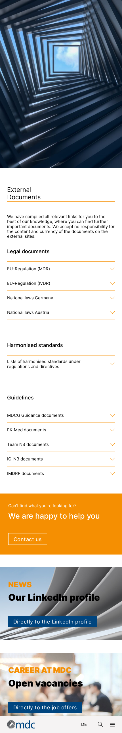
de (84, 724)
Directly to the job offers (45, 707)
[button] (61, 269)
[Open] (112, 724)
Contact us (28, 539)
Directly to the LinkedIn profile (52, 621)
